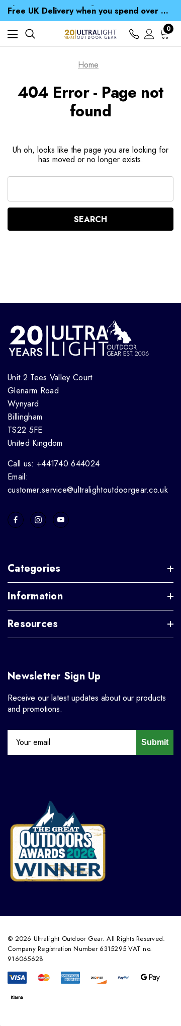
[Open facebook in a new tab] (16, 520)
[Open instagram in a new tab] (38, 520)
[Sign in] (149, 34)
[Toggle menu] (13, 34)
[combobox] (90, 188)
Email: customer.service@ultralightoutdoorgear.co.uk (88, 483)
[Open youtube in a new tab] (61, 520)
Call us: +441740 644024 (54, 463)
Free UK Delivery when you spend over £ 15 (90, 10)
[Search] (30, 34)
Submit (154, 742)
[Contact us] (134, 34)
